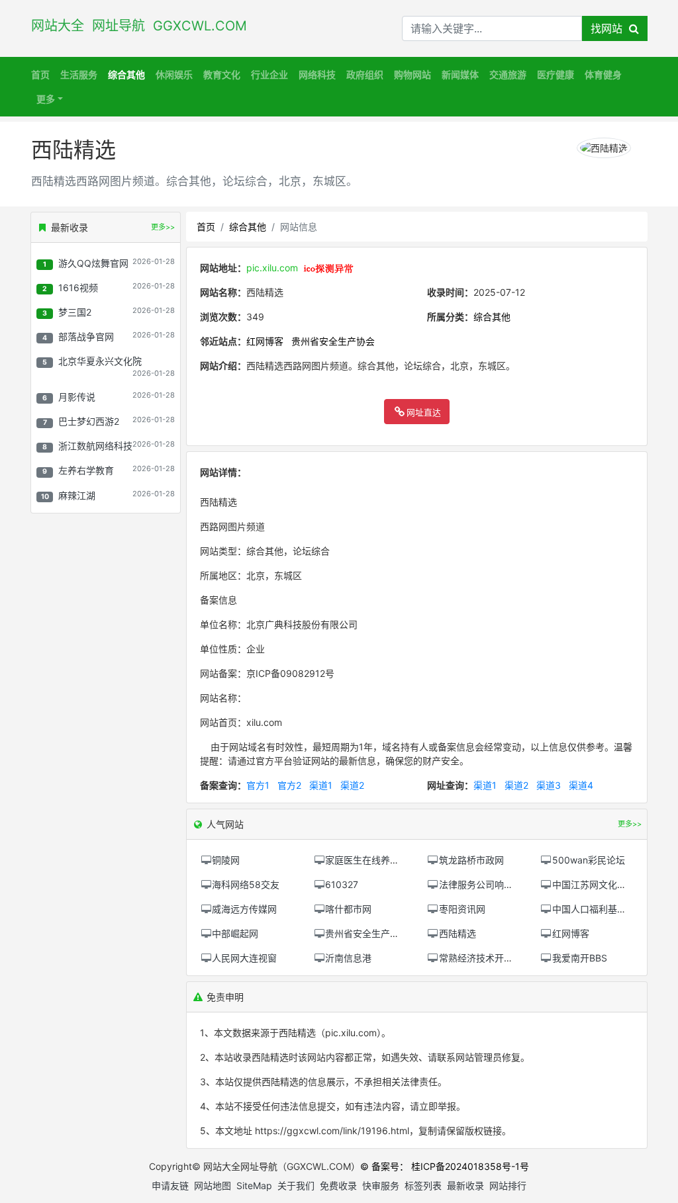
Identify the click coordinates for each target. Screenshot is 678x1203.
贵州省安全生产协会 (333, 341)
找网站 (610, 28)
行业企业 (269, 74)
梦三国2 (74, 312)
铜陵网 (226, 860)
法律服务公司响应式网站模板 (499, 884)
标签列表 (423, 1185)
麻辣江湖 (76, 495)
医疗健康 (555, 74)
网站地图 (212, 1185)
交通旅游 (507, 74)
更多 (45, 99)
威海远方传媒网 (244, 908)
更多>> (163, 227)
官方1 (257, 785)
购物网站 (412, 74)
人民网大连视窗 (244, 957)
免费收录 (338, 1185)
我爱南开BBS (579, 957)
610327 (341, 884)
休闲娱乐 (174, 74)
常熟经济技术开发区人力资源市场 (508, 957)
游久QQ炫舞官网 (93, 263)
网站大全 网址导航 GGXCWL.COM (143, 26)
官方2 (289, 785)
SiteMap (254, 1185)
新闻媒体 (460, 74)
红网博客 (264, 341)
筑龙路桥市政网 (471, 860)
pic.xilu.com (272, 267)
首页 (40, 74)
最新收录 (465, 1185)
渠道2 (352, 785)
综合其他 (126, 74)
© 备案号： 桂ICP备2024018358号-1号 (444, 1166)
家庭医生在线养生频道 (371, 860)
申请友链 (170, 1185)
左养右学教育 (86, 470)
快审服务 (380, 1185)
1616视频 (78, 287)
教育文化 (221, 74)
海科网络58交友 (245, 884)
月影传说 (76, 396)
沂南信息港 (348, 957)
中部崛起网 (235, 933)
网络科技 (317, 74)
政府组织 (364, 74)
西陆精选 (457, 933)
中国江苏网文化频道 (594, 884)
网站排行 (507, 1185)
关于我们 (296, 1185)
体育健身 (603, 74)
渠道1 (320, 785)
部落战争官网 (86, 336)
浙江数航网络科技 (95, 445)
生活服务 (78, 74)
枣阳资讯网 (462, 908)
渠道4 (581, 785)
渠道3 (548, 785)
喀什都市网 (348, 908)
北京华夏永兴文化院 (100, 361)
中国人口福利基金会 (594, 908)
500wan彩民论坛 (588, 860)
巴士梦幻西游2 (88, 421)
